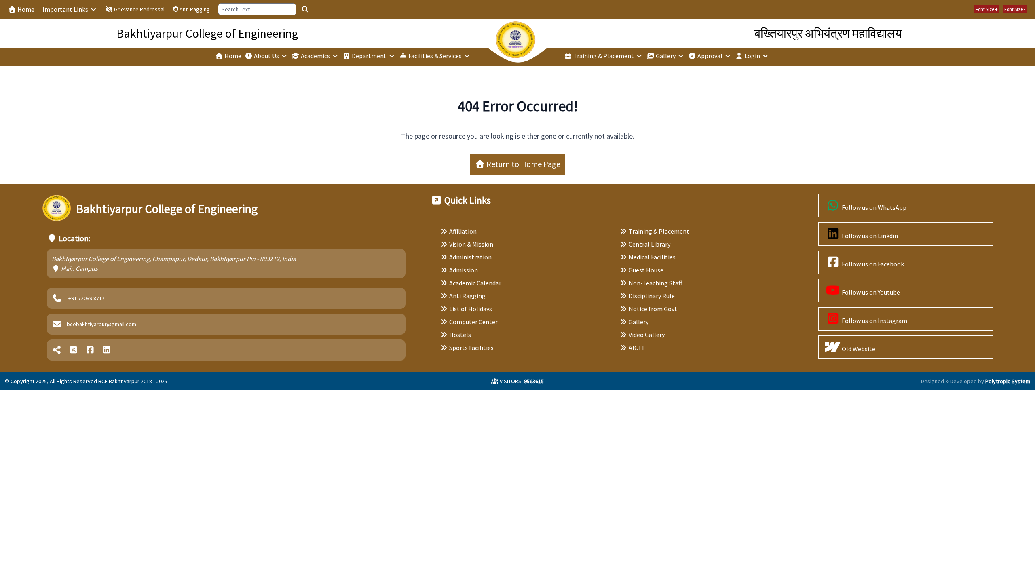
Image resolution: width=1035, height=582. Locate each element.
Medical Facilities (652, 257)
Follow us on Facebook (872, 264)
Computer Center (473, 322)
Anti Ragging (195, 9)
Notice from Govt (653, 309)
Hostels (460, 335)
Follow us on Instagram (874, 320)
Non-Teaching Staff (655, 283)
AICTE (637, 348)
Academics (315, 56)
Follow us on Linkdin (869, 236)
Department (369, 56)
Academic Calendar (475, 283)
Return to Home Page (522, 164)
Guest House (646, 270)
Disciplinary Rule (652, 296)
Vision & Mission (471, 244)
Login (752, 56)
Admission (463, 270)
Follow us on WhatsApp (873, 207)
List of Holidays (470, 309)
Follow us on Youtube (870, 292)
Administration (470, 257)
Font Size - (1014, 9)
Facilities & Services (435, 56)
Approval (710, 56)
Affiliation (463, 231)
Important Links (65, 9)
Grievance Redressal (139, 9)
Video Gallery (647, 335)
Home (25, 9)
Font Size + (987, 9)
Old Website (858, 349)
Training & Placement (603, 56)
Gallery (666, 56)
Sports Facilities (471, 348)
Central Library (649, 244)
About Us (266, 56)
